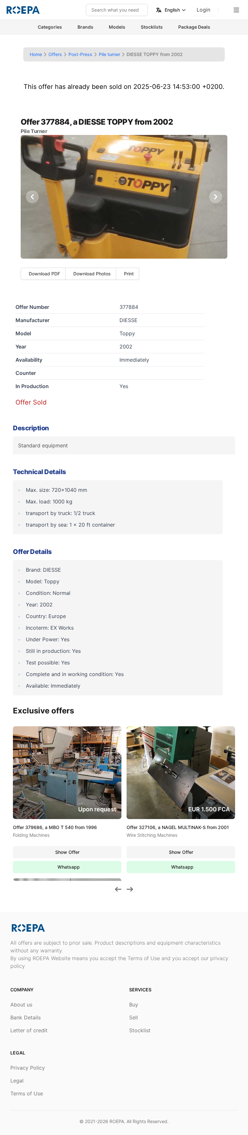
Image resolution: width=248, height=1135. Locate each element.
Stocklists (152, 27)
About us (21, 1004)
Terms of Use (26, 1093)
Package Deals (194, 27)
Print (129, 273)
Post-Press (80, 54)
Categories (50, 27)
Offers (55, 54)
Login (203, 9)
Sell (133, 1017)
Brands (85, 27)
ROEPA (116, 1121)
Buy (133, 1004)
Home (36, 54)
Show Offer (67, 852)
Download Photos (92, 273)
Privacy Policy (27, 1067)
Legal (17, 1080)
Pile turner (109, 54)
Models (117, 27)
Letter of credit (28, 1030)
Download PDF (44, 273)
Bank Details (25, 1017)
